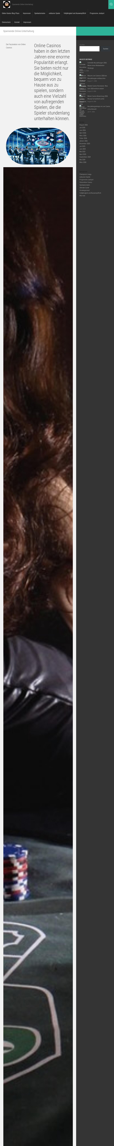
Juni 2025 (82, 149)
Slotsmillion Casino (85, 182)
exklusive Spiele (54, 13)
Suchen (82, 45)
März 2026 (82, 136)
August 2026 (83, 125)
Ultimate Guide (84, 188)
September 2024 (85, 157)
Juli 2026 (82, 128)
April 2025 (82, 154)
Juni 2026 (82, 130)
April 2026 (82, 133)
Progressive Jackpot (97, 13)
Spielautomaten (39, 13)
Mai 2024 (82, 160)
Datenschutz (6, 22)
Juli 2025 (82, 146)
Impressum (27, 13)
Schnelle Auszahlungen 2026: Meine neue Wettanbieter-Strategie (97, 65)
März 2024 (82, 162)
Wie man (82, 196)
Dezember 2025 (84, 144)
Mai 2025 (82, 152)
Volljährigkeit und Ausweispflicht (75, 13)
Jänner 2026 (83, 141)
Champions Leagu (85, 174)
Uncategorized (84, 190)
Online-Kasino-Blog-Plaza (10, 13)
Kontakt (17, 22)
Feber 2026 (83, 138)
